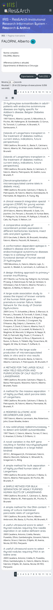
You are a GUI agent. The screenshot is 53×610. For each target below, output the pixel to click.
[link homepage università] (17, 10)
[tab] (6, 98)
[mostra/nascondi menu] (50, 10)
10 (39, 92)
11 (43, 92)
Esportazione (27, 76)
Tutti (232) (43, 76)
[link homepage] (9, 4)
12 (47, 92)
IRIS (3, 35)
